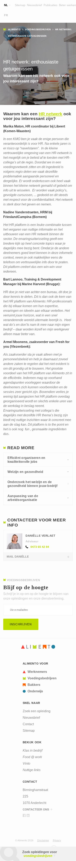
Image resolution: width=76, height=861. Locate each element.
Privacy (57, 840)
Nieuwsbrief (34, 5)
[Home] (38, 647)
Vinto (26, 763)
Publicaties (50, 5)
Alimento (14, 29)
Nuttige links (32, 770)
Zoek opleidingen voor (39, 854)
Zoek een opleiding (36, 711)
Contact (28, 724)
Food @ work (32, 757)
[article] (40, 672)
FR (6, 15)
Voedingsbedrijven (38, 29)
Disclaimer (43, 840)
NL (6, 5)
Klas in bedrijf (32, 750)
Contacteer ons (36, 809)
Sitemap (20, 5)
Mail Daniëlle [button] (18, 556)
